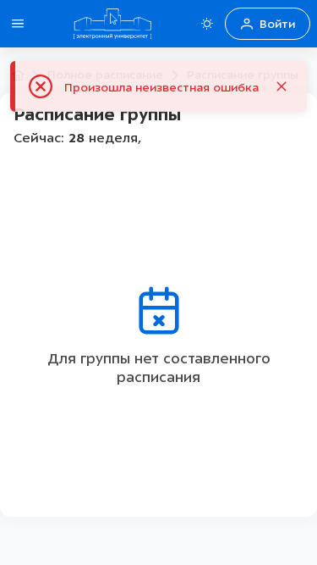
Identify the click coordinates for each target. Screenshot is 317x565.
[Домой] (112, 23)
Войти (277, 24)
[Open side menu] (18, 24)
